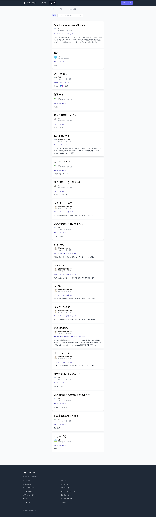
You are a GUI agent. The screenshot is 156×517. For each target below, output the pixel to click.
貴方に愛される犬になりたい (68, 374)
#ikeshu (56, 82)
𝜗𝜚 (58, 28)
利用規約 (26, 499)
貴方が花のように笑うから (67, 182)
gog (59, 98)
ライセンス (26, 502)
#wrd (55, 145)
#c (60, 62)
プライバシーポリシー (30, 495)
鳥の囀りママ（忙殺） (64, 139)
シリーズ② (60, 436)
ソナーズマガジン (29, 488)
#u (60, 34)
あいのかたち (61, 73)
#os (61, 253)
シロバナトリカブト (64, 203)
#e (62, 34)
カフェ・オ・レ (62, 161)
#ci (63, 316)
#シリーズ (73, 212)
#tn (61, 295)
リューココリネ (62, 353)
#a (55, 34)
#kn (63, 362)
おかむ (60, 440)
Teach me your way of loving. (70, 25)
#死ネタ (56, 212)
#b (57, 62)
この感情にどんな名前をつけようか (72, 394)
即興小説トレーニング (68, 491)
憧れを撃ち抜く (62, 136)
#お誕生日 (67, 336)
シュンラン (59, 244)
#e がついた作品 (71, 9)
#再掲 (61, 336)
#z (59, 145)
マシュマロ (64, 484)
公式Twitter (27, 484)
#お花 (67, 212)
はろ (59, 56)
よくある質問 (27, 491)
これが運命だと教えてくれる (68, 223)
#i (57, 34)
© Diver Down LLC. (29, 510)
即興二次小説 (65, 495)
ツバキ (57, 286)
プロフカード (65, 488)
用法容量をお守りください (67, 415)
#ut (58, 336)
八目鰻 (60, 77)
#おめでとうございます (78, 336)
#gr (61, 274)
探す (61, 9)
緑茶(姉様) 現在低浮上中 (65, 206)
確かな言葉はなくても (65, 115)
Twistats (63, 502)
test (56, 52)
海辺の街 (58, 94)
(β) (31, 3)
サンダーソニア (62, 307)
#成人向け (70, 34)
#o (65, 34)
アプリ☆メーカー (66, 499)
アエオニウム (61, 265)
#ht (61, 212)
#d (63, 62)
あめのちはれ (61, 327)
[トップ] (53, 9)
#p (62, 145)
